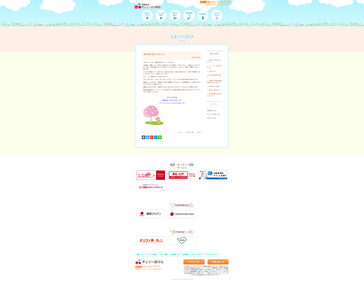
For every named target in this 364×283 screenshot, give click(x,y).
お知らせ (209, 118)
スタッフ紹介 (164, 254)
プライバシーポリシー (211, 254)
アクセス (193, 262)
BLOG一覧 (189, 132)
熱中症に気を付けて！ (215, 90)
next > (199, 132)
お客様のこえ (175, 254)
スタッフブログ (196, 254)
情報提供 (209, 110)
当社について (140, 254)
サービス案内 (152, 254)
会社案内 (185, 254)
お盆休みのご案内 (214, 86)
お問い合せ (217, 262)
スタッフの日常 (211, 114)
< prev (180, 132)
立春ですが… (213, 71)
